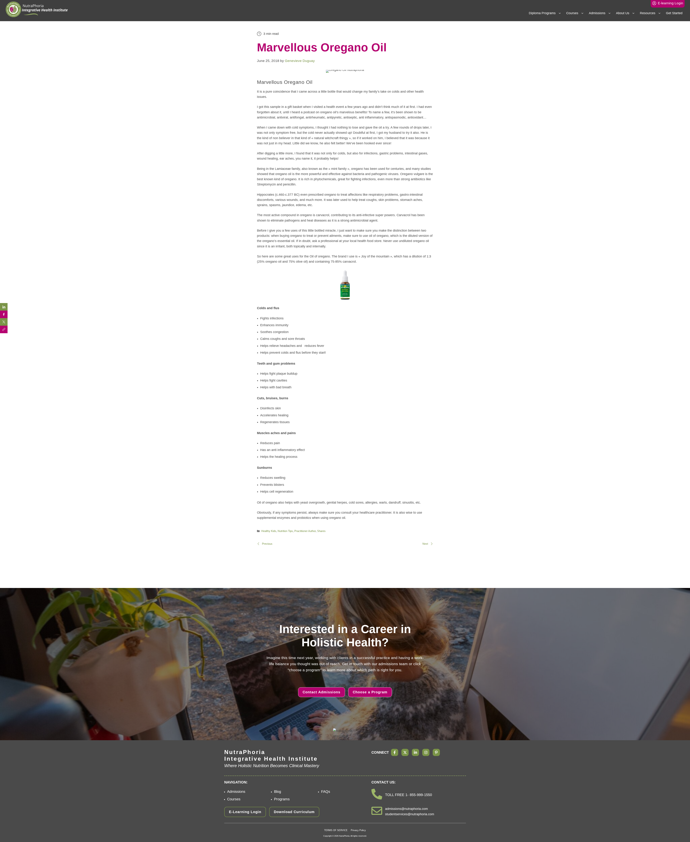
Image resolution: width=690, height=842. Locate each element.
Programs (282, 799)
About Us (622, 13)
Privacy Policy (358, 830)
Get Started (674, 13)
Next (425, 543)
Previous (266, 543)
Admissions (597, 13)
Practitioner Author (305, 530)
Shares (321, 530)
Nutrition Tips (285, 530)
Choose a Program (370, 692)
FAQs (325, 792)
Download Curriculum (294, 812)
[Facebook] (394, 752)
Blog (277, 792)
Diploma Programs (542, 13)
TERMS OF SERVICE (336, 830)
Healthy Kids (268, 530)
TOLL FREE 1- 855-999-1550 (408, 795)
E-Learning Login (245, 812)
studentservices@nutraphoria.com (409, 814)
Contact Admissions (321, 692)
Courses (572, 13)
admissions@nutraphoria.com (406, 809)
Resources (647, 13)
